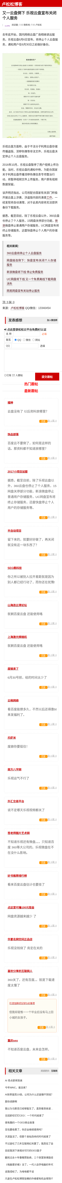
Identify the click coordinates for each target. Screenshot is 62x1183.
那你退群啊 (11, 1101)
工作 (49, 197)
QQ (8, 345)
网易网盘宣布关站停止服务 (23, 290)
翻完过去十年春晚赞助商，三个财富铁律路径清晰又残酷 (29, 1157)
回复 (43, 421)
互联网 (54, 1071)
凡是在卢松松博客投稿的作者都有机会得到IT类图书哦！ (29, 1178)
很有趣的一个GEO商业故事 (19, 1122)
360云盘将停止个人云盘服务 (24, 253)
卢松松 (38, 25)
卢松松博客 (12, 4)
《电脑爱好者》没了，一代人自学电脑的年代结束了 (29, 1164)
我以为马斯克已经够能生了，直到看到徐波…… (29, 1108)
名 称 (9, 333)
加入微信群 (52, 320)
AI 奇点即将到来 (13, 1080)
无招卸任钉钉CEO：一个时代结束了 (24, 1115)
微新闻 (27, 25)
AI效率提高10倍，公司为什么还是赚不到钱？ (29, 1094)
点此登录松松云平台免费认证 (26, 329)
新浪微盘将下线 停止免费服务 (25, 272)
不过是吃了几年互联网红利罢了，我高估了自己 (29, 1143)
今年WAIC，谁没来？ (16, 1087)
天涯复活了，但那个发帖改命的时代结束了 (28, 1136)
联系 (8, 339)
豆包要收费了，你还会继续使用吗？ (24, 1129)
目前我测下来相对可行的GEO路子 (23, 1150)
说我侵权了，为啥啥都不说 (19, 1171)
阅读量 (14, 25)
